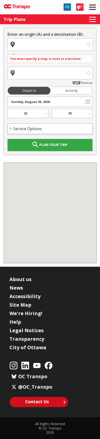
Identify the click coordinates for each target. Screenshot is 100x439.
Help (15, 322)
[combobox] (46, 102)
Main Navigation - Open (92, 7)
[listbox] (28, 113)
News (16, 287)
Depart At (29, 91)
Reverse (87, 83)
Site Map (20, 305)
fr (67, 7)
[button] (88, 102)
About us (20, 279)
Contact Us (37, 401)
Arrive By (71, 91)
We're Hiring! (25, 313)
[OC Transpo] (17, 4)
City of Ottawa (27, 347)
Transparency (26, 339)
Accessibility (25, 296)
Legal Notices (26, 330)
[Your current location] (88, 44)
